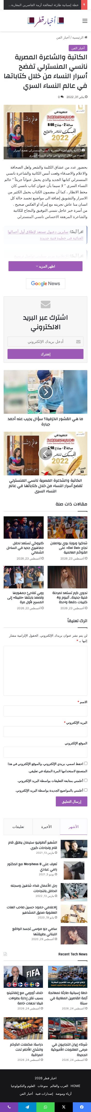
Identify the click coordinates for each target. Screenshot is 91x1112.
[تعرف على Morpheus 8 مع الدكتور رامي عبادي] (74, 870)
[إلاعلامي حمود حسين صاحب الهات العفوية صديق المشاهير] (74, 914)
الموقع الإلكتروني (76, 743)
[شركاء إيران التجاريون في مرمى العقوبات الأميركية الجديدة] (67, 1028)
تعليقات (18, 826)
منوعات (43, 1086)
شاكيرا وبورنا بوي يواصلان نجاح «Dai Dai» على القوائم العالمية (68, 548)
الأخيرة (46, 826)
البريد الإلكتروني (75, 722)
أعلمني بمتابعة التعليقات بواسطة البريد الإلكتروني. (50, 781)
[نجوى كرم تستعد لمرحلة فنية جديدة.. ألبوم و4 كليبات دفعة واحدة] (68, 577)
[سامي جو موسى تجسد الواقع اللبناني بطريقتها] (74, 935)
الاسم (82, 702)
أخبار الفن (63, 37)
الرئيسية (78, 37)
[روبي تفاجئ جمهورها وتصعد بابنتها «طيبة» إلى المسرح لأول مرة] (24, 577)
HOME (75, 1086)
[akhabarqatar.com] (45, 20)
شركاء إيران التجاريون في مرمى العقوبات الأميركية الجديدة (69, 1049)
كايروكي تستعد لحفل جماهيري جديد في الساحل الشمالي (25, 548)
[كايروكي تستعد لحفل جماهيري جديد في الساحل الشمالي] (24, 527)
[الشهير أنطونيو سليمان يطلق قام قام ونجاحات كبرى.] (74, 849)
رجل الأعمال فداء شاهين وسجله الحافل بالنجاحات (34, 888)
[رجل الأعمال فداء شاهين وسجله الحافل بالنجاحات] (74, 892)
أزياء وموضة (64, 1094)
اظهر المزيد (46, 266)
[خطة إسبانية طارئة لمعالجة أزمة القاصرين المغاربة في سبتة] (67, 977)
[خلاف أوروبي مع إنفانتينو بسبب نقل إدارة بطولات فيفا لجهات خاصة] (23, 977)
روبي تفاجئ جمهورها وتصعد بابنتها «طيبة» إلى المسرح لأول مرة (25, 597)
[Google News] (45, 283)
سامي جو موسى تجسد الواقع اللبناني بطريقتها (34, 931)
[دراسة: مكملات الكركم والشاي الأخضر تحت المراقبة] (23, 1028)
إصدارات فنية (44, 1094)
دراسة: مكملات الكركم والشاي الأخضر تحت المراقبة (26, 1049)
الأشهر (74, 826)
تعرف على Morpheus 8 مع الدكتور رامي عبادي (32, 867)
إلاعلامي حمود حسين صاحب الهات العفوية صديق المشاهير (32, 910)
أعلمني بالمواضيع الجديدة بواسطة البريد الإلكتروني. (49, 790)
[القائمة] (85, 22)
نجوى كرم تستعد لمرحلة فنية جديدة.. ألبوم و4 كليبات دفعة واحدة (69, 597)
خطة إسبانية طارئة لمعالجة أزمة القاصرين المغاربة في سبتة (67, 998)
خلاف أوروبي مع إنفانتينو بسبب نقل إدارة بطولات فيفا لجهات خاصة (25, 998)
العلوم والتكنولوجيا (23, 1086)
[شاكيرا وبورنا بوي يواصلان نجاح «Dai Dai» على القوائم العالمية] (68, 527)
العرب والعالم (59, 1086)
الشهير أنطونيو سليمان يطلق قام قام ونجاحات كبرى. (32, 845)
